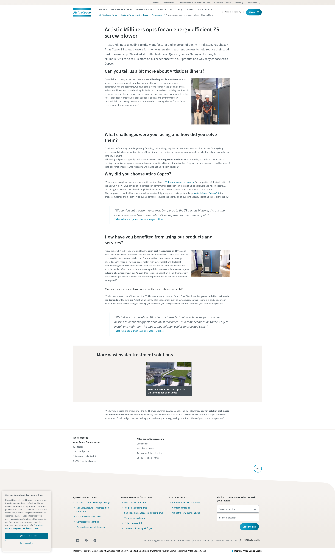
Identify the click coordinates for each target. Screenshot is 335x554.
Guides (190, 9)
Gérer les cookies (200, 540)
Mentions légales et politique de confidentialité (167, 540)
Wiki (172, 9)
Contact (155, 2)
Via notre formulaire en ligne (186, 512)
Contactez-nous (204, 9)
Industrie (162, 9)
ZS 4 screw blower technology (179, 182)
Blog (180, 9)
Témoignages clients (134, 518)
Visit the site (249, 526)
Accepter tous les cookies (27, 536)
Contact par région (181, 507)
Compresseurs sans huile (88, 516)
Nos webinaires (169, 2)
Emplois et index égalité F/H (138, 528)
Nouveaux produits (145, 9)
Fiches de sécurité (133, 523)
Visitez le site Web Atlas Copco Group (188, 550)
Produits (103, 9)
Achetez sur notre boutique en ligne (93, 502)
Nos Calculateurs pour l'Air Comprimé (195, 2)
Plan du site (231, 540)
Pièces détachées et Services (90, 526)
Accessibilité (217, 540)
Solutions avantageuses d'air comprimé (143, 512)
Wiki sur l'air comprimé (135, 502)
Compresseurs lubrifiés (87, 521)
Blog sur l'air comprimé (135, 507)
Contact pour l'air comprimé (186, 502)
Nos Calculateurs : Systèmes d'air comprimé (92, 509)
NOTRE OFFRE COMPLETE (222, 2)
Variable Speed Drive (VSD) (207, 193)
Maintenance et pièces (121, 9)
